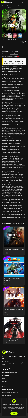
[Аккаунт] (23, 2)
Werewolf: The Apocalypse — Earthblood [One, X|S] (12, 339)
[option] (9, 35)
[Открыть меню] (26, 2)
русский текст (14, 54)
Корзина (4, 386)
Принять (14, 413)
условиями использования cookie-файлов (13, 405)
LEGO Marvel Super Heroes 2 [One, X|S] (12, 279)
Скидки (4, 384)
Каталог (4, 378)
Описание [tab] (6, 47)
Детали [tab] (12, 47)
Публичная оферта (6, 395)
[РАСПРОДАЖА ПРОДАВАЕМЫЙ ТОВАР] (14, 237)
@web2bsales (14, 372)
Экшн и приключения (12, 5)
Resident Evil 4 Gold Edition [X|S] (14, 249)
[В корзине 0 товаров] (18, 2)
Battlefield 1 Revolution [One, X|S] (14, 309)
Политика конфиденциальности (10, 392)
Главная (4, 5)
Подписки (4, 381)
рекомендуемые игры (12, 223)
